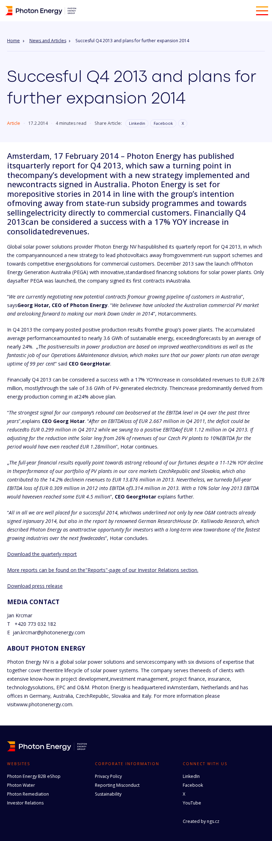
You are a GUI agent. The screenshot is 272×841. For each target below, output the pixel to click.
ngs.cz (213, 821)
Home (13, 41)
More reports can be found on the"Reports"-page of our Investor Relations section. (102, 570)
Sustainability (108, 794)
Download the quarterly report (42, 554)
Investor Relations (25, 803)
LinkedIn (191, 776)
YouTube (192, 803)
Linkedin (137, 123)
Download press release (35, 586)
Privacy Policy (108, 776)
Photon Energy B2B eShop (34, 776)
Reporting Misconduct (117, 785)
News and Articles (47, 41)
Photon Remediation (28, 794)
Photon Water (21, 785)
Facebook (163, 123)
